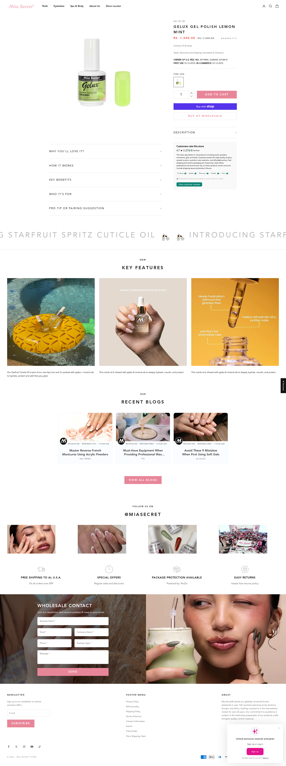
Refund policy (132, 706)
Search (129, 726)
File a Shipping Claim (136, 736)
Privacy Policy (132, 701)
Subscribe (20, 723)
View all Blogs (143, 480)
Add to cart (217, 94)
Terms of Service (133, 716)
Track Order (131, 731)
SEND (73, 672)
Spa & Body (76, 6)
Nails (45, 6)
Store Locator (113, 6)
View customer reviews (189, 184)
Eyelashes (59, 6)
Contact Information (135, 721)
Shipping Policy (133, 711)
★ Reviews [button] (283, 386)
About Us (94, 6)
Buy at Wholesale (205, 116)
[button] (59, 738)
